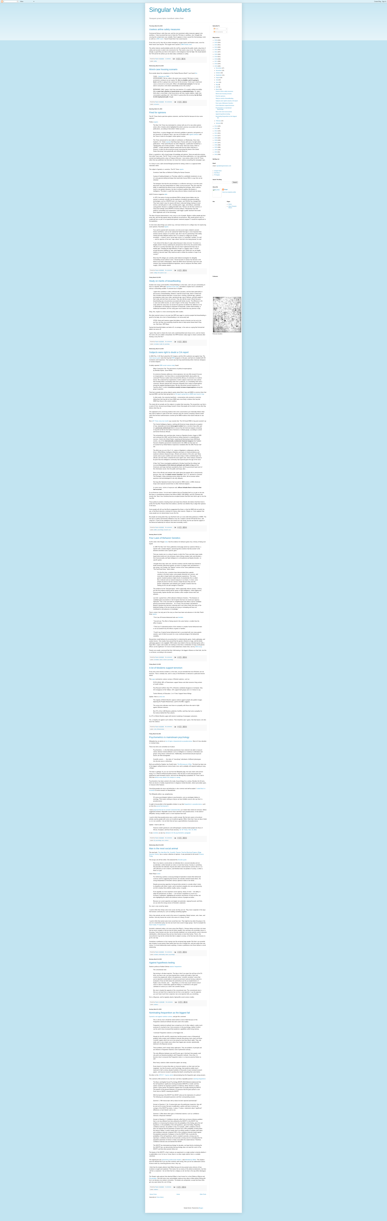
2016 (216, 63)
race (165, 272)
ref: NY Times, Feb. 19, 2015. (188, 829)
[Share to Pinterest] (185, 59)
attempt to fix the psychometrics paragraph (177, 833)
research (166, 529)
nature (161, 659)
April (217, 87)
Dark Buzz (217, 172)
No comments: (169, 101)
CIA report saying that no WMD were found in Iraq (189, 394)
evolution (156, 954)
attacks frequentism (175, 966)
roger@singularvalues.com (223, 166)
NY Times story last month (160, 421)
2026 (216, 40)
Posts (216, 29)
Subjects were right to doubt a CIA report (169, 352)
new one (162, 696)
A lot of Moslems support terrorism (165, 668)
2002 (216, 154)
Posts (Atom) (160, 1197)
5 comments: (168, 1187)
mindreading (162, 954)
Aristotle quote (182, 860)
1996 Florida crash (186, 44)
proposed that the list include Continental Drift (166, 810)
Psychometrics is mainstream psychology (169, 737)
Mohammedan (160, 729)
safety (155, 61)
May (217, 84)
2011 (216, 133)
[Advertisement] (221, 242)
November (219, 70)
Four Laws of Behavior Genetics (164, 538)
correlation (156, 344)
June (217, 82)
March (218, 89)
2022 (216, 49)
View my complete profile (229, 192)
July (217, 80)
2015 (216, 66)
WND (173, 358)
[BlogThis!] (179, 59)
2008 (216, 140)
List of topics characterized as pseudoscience (178, 741)
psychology (160, 529)
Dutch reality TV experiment (157, 924)
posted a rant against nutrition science (161, 1016)
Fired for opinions (157, 112)
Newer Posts (153, 1194)
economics (156, 104)
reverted (155, 833)
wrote (158, 873)
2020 (216, 54)
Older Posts (203, 1194)
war (170, 529)
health (161, 344)
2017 (216, 61)
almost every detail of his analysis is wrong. (167, 777)
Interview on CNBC (163, 76)
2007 (216, 142)
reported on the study (172, 286)
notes (166, 542)
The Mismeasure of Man (184, 764)
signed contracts (194, 134)
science (166, 840)
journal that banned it (162, 806)
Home (178, 1194)
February (218, 121)
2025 (216, 42)
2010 (216, 135)
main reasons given (155, 358)
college (155, 272)
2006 (216, 145)
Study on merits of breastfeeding (165, 281)
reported (168, 142)
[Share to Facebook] (183, 59)
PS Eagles (217, 175)
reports (156, 122)
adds (165, 194)
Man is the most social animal (163, 848)
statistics (156, 1004)
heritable (180, 617)
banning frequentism (199, 1079)
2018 (216, 59)
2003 (216, 152)
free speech (161, 272)
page (153, 679)
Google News (218, 170)
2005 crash (160, 39)
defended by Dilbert (190, 1159)
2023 (216, 47)
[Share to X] (181, 59)
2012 (216, 131)
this (196, 73)
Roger (226, 189)
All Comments (219, 32)
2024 (216, 45)
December (219, 68)
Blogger (201, 1208)
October (218, 73)
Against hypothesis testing (162, 962)
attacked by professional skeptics (172, 1159)
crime (155, 729)
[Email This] (177, 59)
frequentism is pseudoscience (193, 804)
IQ (163, 344)
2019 (216, 56)
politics (155, 529)
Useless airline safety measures (164, 29)
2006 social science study (167, 365)
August (218, 77)
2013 (216, 128)
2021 (216, 52)
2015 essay (198, 646)
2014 (216, 126)
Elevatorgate (153, 1178)
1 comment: (168, 58)
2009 (216, 138)
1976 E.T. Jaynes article (166, 1075)
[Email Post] (173, 58)
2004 (216, 149)
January (218, 123)
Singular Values (170, 9)
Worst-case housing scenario (163, 69)
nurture (165, 659)
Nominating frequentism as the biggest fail (169, 1012)
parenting (167, 344)
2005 (216, 147)
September (219, 75)
